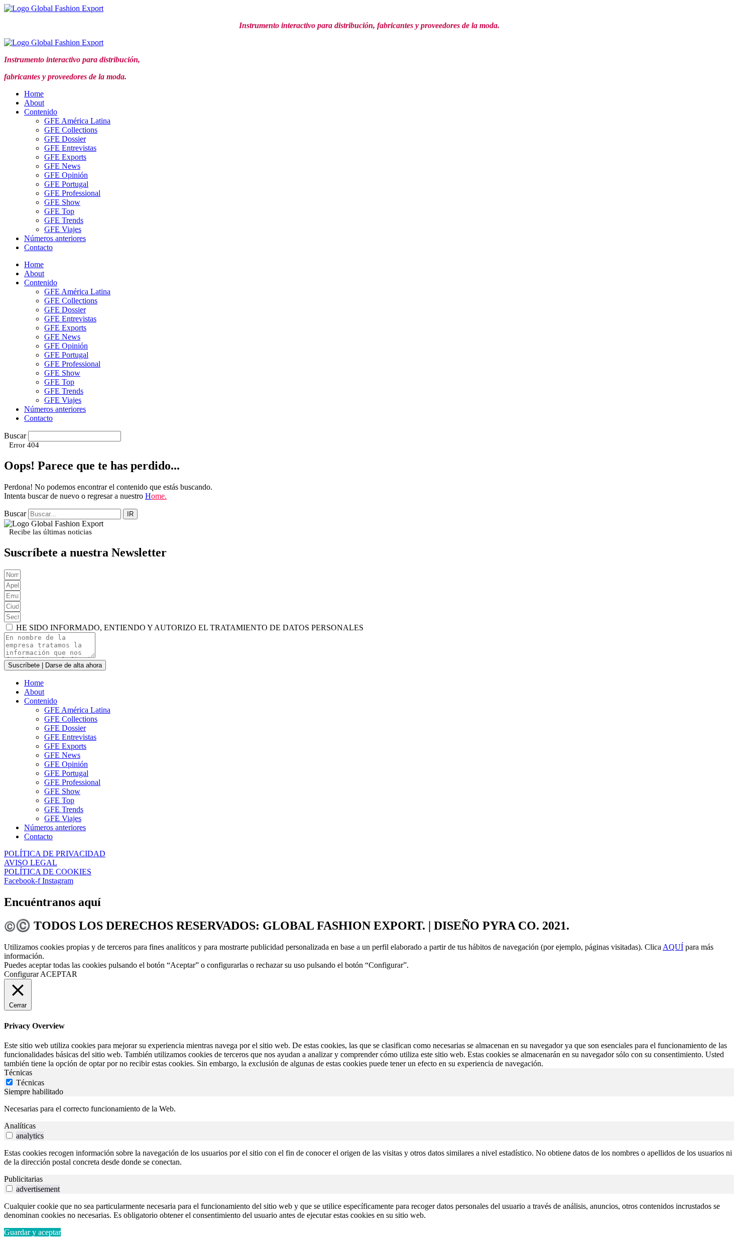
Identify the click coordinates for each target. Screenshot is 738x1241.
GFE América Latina (77, 121)
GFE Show (62, 202)
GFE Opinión (66, 175)
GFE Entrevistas (70, 148)
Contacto (38, 247)
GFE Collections (70, 130)
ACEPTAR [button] (58, 974)
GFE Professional (72, 193)
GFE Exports (65, 157)
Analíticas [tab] (20, 1125)
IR (130, 514)
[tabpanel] (369, 1108)
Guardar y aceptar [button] (32, 1232)
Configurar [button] (21, 974)
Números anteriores (55, 238)
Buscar (15, 435)
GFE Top (59, 211)
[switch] (9, 1135)
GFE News (62, 166)
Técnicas (30, 1082)
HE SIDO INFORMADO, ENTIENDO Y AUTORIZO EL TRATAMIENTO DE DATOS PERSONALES (189, 627)
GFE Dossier (65, 139)
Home (34, 93)
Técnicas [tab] (18, 1072)
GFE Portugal (66, 184)
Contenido (40, 111)
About (34, 102)
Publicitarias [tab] (23, 1179)
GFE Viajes (62, 229)
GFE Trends (63, 220)
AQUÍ (673, 947)
